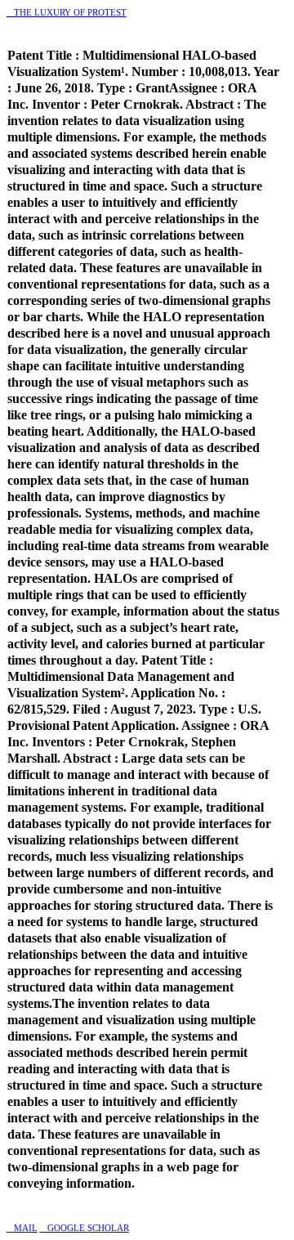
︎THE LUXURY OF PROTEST (67, 12)
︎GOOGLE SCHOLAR (84, 1228)
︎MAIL (22, 1228)
